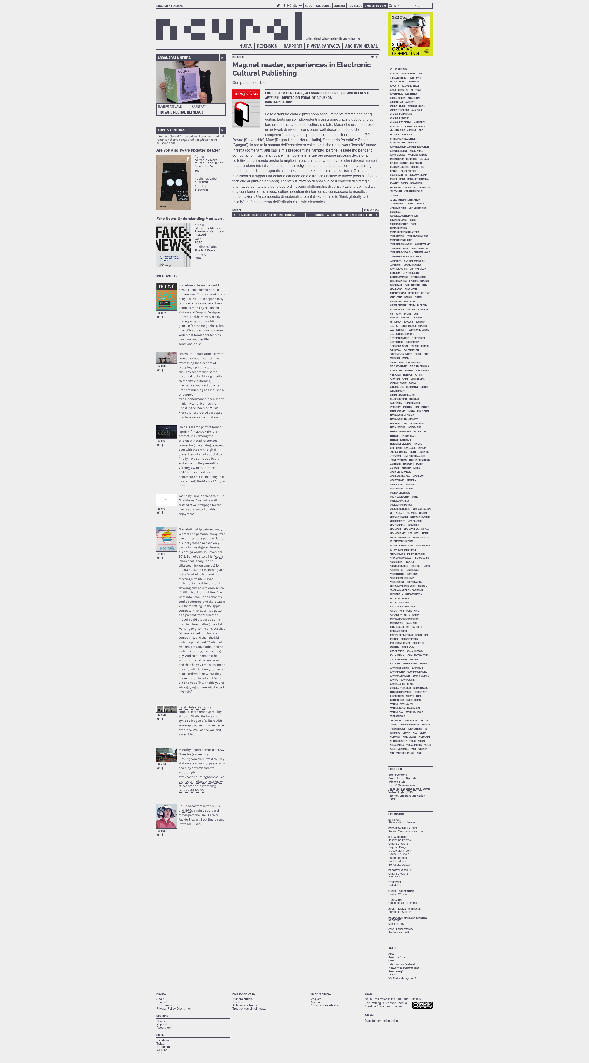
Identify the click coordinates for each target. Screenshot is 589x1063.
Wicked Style (396, 781)
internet (394, 435)
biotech (394, 171)
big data (424, 159)
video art (395, 736)
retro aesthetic (398, 631)
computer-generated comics (406, 256)
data (424, 285)
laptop (422, 448)
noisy (393, 537)
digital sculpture (400, 309)
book (402, 179)
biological (416, 163)
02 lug (162, 366)
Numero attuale (170, 106)
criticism (395, 273)
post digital (396, 570)
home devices (412, 403)
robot (418, 635)
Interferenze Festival (401, 964)
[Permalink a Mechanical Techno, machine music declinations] (166, 357)
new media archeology (416, 529)
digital (418, 297)
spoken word (420, 687)
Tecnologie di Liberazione (405, 788)
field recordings (419, 366)
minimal (410, 484)
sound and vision (399, 667)
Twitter (278, 7)
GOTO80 (184, 472)
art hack (395, 134)
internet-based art (400, 439)
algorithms (396, 102)
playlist (409, 562)
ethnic (425, 346)
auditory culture (417, 154)
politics (415, 565)
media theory (397, 480)
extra (418, 354)
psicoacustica (413, 594)
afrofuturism (397, 97)
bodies (393, 179)
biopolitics (417, 167)
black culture (408, 171)
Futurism (395, 378)
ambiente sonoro (399, 110)
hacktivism (396, 403)
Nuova (246, 46)
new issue (413, 525)
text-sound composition (403, 720)
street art (421, 692)
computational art (417, 236)
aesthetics (411, 93)
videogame (424, 736)
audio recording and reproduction (409, 146)
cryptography (411, 273)
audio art (413, 142)
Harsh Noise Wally (192, 707)
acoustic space (410, 85)
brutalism (424, 187)
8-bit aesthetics (399, 77)
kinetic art (396, 448)
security (394, 647)
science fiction (409, 639)
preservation (414, 582)
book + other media (418, 179)
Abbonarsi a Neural (175, 57)
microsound (396, 484)
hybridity (395, 407)
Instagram (289, 7)
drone (407, 313)
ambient (410, 102)
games (412, 382)
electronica (418, 338)
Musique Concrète (400, 509)
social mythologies (417, 655)
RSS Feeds (355, 5)
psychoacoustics (400, 598)
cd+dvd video (397, 203)
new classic (415, 521)
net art (400, 512)
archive (411, 130)
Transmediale (397, 728)
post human (412, 570)
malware (394, 468)
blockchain (396, 175)
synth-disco (413, 700)
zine (419, 753)
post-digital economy (402, 578)
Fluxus (409, 370)
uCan (391, 974)
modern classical (400, 492)
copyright (395, 264)
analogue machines (401, 114)
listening (424, 451)
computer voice (421, 252)
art (421, 130)
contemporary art (414, 260)
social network (398, 659)
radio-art (411, 623)
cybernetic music (419, 281)
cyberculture (418, 277)
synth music (397, 700)
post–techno (397, 582)
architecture (397, 130)
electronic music (399, 338)
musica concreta (399, 500)
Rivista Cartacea (323, 46)
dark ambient (412, 285)
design (408, 297)
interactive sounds (401, 431)
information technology (404, 419)
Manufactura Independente (382, 1020)
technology (396, 712)
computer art (422, 244)
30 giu (161, 441)
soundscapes (397, 684)
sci (426, 635)
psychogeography (400, 602)
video (423, 732)
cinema (420, 203)
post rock (412, 574)
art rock (407, 134)
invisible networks (400, 443)
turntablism (415, 728)
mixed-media (396, 488)
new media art (397, 533)
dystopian (395, 321)
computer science (400, 252)
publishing (412, 610)
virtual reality (398, 740)
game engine (417, 378)
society (414, 659)
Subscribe (323, 5)
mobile (409, 488)
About (309, 5)
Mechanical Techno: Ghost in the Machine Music (198, 406)
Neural (237, 210)
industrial (423, 411)
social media (397, 655)
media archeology (400, 476)
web (413, 749)
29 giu (161, 508)
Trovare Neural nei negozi (181, 112)
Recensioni (268, 46)
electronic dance (419, 329)
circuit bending (418, 207)
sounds (394, 679)
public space (397, 610)
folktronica (423, 370)
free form (395, 374)
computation (397, 236)
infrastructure (398, 423)
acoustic (395, 85)
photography (421, 557)
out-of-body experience (403, 549)
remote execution (399, 626)
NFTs (417, 533)
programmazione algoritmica (406, 590)
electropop (412, 342)
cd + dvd (394, 195)
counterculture (398, 268)
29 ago (162, 764)
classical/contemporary (404, 215)
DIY (391, 313)
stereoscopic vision (401, 692)
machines (395, 464)
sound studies (421, 675)
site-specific (397, 651)
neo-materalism (422, 509)
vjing (427, 745)
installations (397, 427)
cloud (413, 220)
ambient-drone (416, 106)
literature (395, 456)
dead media (411, 289)
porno (426, 565)
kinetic (418, 443)
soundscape (407, 679)
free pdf (407, 374)
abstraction (397, 81)
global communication (402, 395)
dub (416, 313)
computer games (399, 248)
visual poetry (414, 745)
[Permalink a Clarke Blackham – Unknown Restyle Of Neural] (166, 296)
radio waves (396, 623)
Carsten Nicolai (413, 191)
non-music (404, 537)
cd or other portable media (405, 199)
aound (408, 126)
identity (407, 407)
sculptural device (400, 643)
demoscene (396, 297)
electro (394, 325)
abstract (415, 77)
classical (395, 211)
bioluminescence (399, 167)
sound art (417, 667)
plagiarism (396, 562)
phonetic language (400, 557)
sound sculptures (400, 675)
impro (411, 411)
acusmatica (396, 93)
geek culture (397, 386)
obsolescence (421, 537)
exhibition (395, 350)
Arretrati (199, 106)
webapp (422, 749)
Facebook (284, 7)
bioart (404, 163)
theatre (423, 720)
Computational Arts (401, 240)
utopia (406, 732)
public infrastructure (402, 606)
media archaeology (400, 472)
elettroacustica (399, 346)
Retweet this (158, 317)
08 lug (162, 830)
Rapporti (293, 46)
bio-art (394, 163)
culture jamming (399, 277)
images (425, 407)
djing (399, 313)
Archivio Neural (361, 46)
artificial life (397, 142)
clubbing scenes (399, 224)
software (395, 663)
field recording (398, 366)
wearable (403, 749)
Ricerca (315, 1002)
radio (415, 614)
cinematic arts (398, 207)
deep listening (398, 293)
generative (412, 386)
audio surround (398, 150)
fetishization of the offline (405, 362)
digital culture (398, 305)
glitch (424, 386)
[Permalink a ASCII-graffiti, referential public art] (166, 431)
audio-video (416, 150)
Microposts (166, 276)
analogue (416, 110)
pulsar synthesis (400, 614)
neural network (399, 517)
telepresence (397, 716)
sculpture (418, 643)
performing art (416, 553)
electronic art (398, 329)
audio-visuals (397, 154)
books (404, 183)
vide (415, 732)
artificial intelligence (402, 138)
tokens (426, 724)
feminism (395, 358)
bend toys (411, 159)
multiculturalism (399, 496)
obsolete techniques (401, 541)
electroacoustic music (414, 325)
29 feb (161, 554)
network (412, 512)
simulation (408, 647)
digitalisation (420, 309)
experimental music (401, 354)
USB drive (395, 732)
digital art (410, 301)
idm (417, 407)
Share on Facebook (163, 317)
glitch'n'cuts (397, 390)
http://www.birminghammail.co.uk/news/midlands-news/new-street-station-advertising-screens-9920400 (202, 783)
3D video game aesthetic (403, 73)
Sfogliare (315, 999)
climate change (398, 220)
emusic (415, 346)
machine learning (419, 460)
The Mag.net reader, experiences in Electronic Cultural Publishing (267, 215)
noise (425, 533)
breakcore (395, 187)
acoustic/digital (399, 89)
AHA (391, 953)
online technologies (401, 545)
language (409, 448)
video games (409, 736)
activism (416, 89)
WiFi (392, 753)
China (410, 203)
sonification (410, 663)
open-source (423, 545)
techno (394, 704)
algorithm (414, 97)
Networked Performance (403, 967)
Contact (339, 5)
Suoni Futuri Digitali (402, 778)
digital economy (418, 305)
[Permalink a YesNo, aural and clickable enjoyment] (166, 500)
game (405, 378)
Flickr (300, 7)
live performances (414, 456)
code (413, 224)
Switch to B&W (375, 5)
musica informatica (401, 504)
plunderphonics (399, 565)
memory (411, 480)
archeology (421, 126)
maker (419, 464)
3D (391, 69)
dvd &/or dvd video (400, 317)
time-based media (409, 724)
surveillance (413, 696)
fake (426, 354)
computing (396, 260)
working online (405, 753)
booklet (394, 183)
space (410, 684)
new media (395, 529)
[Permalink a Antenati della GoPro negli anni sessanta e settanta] (166, 816)
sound (423, 663)
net (391, 512)
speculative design (400, 687)
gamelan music (398, 382)
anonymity (396, 126)
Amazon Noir (396, 957)
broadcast (410, 187)
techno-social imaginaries (405, 708)
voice (393, 749)
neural (423, 512)
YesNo (183, 496)
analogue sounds (399, 118)
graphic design (398, 399)
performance (397, 553)
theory (394, 724)
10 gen (162, 714)
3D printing (401, 69)
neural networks (420, 517)
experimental (411, 350)
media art (418, 476)
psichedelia (396, 594)
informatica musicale (402, 415)
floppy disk (396, 370)
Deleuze (425, 293)
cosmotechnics (413, 264)
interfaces (420, 431)
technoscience (414, 712)
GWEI (392, 960)
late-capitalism (398, 451)
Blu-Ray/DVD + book (416, 175)
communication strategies (404, 232)
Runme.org (395, 971)
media (416, 468)
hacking (414, 399)
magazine (408, 464)
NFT (410, 533)
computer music (420, 248)
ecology (408, 321)
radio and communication (404, 618)
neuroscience (397, 521)
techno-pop (407, 704)
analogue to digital (401, 122)
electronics (396, 342)
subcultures (397, 696)
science (394, 639)
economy (421, 321)
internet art (409, 435)
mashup (406, 468)
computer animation (401, 244)
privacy (422, 586)
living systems (398, 460)
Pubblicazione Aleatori (324, 1005)
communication (398, 228)
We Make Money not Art (403, 978)
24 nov (162, 313)
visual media (397, 745)
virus (412, 740)
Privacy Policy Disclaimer (173, 1008)
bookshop (238, 57)
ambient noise (397, 106)
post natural (397, 574)
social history (415, 651)
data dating (396, 289)
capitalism (396, 191)
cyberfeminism (398, 281)
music (415, 496)
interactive (414, 427)
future (418, 374)
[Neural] (229, 26)
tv (426, 728)
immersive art (397, 411)
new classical (398, 525)
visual (421, 740)
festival (407, 358)
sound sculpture (417, 671)
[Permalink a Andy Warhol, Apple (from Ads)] (166, 539)
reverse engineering (401, 635)
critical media (418, 268)
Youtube (295, 7)
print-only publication (403, 586)
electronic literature (402, 334)
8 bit (421, 73)
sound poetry (397, 671)
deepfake (413, 293)
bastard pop (397, 159)
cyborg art (396, 285)
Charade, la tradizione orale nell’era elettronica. (346, 215)
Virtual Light (396, 792)
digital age (396, 301)
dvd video (418, 317)
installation (417, 423)
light (413, 451)
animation (420, 122)
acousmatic (412, 81)
